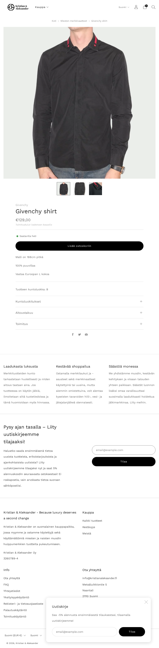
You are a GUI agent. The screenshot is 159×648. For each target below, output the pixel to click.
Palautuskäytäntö (15, 610)
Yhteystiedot (11, 590)
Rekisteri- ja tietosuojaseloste (23, 603)
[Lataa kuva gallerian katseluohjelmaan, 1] (63, 188)
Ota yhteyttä (11, 578)
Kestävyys (88, 527)
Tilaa (132, 631)
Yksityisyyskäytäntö (16, 597)
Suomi (122, 7)
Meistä (86, 533)
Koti (54, 21)
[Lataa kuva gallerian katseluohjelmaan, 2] (79, 188)
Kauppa (40, 7)
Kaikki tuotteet (92, 520)
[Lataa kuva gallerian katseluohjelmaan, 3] (95, 188)
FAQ (6, 584)
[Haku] (154, 7)
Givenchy (22, 205)
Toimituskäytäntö (14, 616)
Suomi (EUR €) (13, 635)
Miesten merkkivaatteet (73, 21)
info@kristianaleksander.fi (99, 578)
